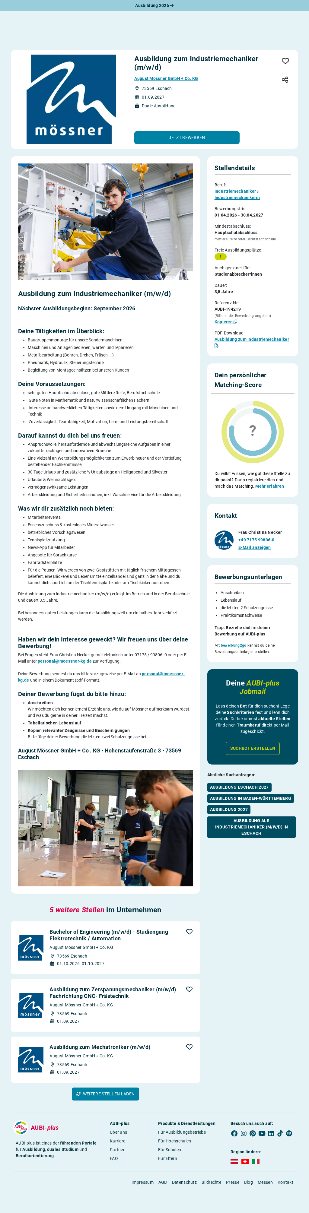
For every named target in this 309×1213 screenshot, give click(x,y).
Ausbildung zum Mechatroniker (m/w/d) (99, 1047)
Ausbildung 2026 (152, 5)
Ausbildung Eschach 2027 (239, 787)
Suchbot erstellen (252, 748)
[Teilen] (285, 80)
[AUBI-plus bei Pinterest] (252, 1133)
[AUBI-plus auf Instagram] (243, 1133)
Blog (248, 1182)
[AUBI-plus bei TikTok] (280, 1133)
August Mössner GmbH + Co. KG (166, 78)
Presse (232, 1182)
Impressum (143, 1182)
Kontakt (285, 1182)
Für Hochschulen (174, 1141)
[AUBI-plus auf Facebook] (234, 1133)
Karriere (117, 1141)
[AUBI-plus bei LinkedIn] (271, 1133)
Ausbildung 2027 (229, 809)
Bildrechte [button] (211, 1182)
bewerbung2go (234, 645)
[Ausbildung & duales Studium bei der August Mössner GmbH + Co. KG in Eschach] (71, 99)
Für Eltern (167, 1158)
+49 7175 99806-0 (256, 539)
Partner (117, 1149)
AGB (162, 1182)
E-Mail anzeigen (254, 547)
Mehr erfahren (269, 486)
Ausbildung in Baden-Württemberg (250, 798)
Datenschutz (184, 1182)
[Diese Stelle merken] (285, 61)
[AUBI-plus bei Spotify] (289, 1133)
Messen (265, 1182)
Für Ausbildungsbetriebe (182, 1132)
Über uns (118, 1132)
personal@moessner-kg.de (65, 661)
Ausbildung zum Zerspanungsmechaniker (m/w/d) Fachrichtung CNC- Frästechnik (112, 992)
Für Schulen (169, 1149)
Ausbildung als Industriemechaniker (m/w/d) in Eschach (251, 827)
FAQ (114, 1158)
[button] (186, 137)
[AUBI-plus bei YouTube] (262, 1133)
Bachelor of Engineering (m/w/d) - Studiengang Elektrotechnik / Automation (108, 935)
